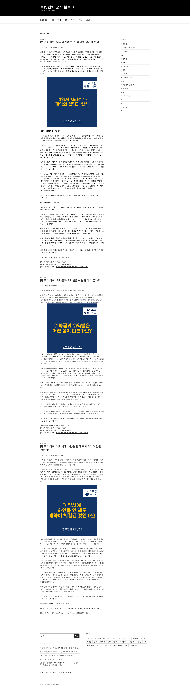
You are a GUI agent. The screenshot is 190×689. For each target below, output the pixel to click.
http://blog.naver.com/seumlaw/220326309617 (72, 613)
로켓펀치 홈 (44, 20)
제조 (122, 103)
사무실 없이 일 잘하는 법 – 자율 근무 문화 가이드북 (56, 655)
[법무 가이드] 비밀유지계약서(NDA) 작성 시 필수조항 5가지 (58, 651)
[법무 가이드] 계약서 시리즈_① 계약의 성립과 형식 (69, 42)
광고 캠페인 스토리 (127, 77)
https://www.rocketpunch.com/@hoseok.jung (55, 264)
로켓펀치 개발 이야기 (127, 85)
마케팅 (123, 70)
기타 (122, 111)
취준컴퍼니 (124, 44)
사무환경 (124, 74)
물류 (122, 92)
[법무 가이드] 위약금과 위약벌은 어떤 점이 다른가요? (71, 280)
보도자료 (124, 62)
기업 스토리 (125, 51)
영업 (122, 81)
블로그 (88, 20)
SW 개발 (124, 55)
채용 (66, 20)
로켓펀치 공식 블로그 (57, 7)
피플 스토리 (125, 88)
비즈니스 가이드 (126, 66)
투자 (72, 20)
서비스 (80, 20)
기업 (59, 20)
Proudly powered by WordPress (50, 684)
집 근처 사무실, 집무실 (128, 48)
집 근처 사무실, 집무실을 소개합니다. (51, 659)
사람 (52, 20)
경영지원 (124, 59)
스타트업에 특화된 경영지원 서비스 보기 (54, 257)
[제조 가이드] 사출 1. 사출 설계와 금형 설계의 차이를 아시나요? (59, 648)
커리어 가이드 (125, 96)
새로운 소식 (125, 107)
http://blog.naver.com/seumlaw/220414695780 (72, 267)
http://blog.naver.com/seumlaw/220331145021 (72, 433)
